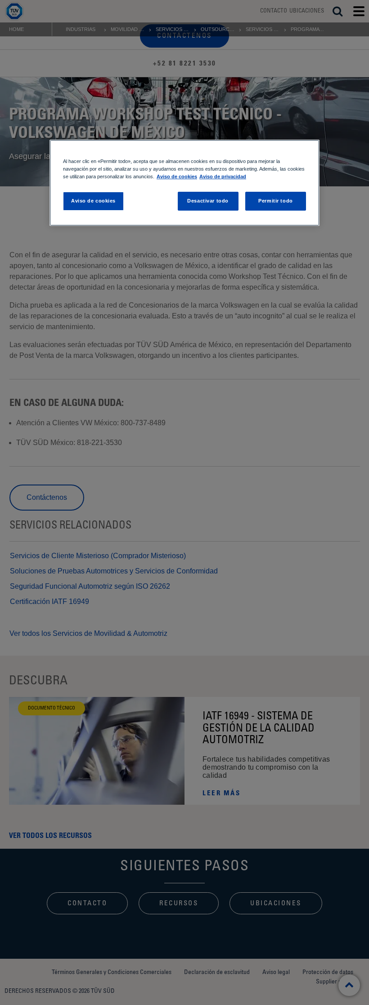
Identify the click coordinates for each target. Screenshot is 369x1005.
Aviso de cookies (177, 176)
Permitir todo (275, 200)
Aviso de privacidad (222, 176)
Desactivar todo (208, 200)
